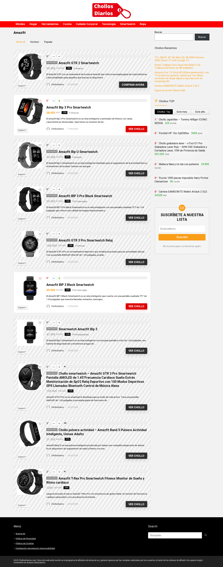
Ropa (143, 24)
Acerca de (20, 533)
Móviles (20, 24)
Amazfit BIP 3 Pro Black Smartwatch (85, 196)
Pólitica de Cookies (25, 543)
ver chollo (136, 129)
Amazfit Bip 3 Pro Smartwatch (68, 107)
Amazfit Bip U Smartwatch (78, 152)
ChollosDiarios (57, 84)
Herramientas (50, 24)
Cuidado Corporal (86, 24)
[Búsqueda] (205, 535)
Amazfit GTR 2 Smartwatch (79, 63)
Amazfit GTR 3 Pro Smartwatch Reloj (86, 240)
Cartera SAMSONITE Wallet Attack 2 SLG (177, 85)
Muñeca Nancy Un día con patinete (179, 164)
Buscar (158, 32)
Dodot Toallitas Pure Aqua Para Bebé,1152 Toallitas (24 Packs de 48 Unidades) (177, 66)
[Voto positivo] (59, 56)
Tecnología (109, 24)
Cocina (67, 24)
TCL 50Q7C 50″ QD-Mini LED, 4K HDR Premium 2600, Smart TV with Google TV (179, 59)
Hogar (33, 24)
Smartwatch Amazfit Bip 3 (78, 329)
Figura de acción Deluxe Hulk (170, 90)
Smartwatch (127, 24)
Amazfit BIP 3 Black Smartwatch (70, 285)
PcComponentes (81, 335)
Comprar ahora (133, 84)
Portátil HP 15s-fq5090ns (174, 133)
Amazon (79, 68)
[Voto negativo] (53, 56)
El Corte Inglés (80, 201)
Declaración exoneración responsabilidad (35, 548)
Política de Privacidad (26, 538)
